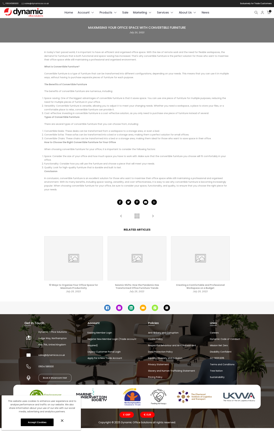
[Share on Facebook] (120, 202)
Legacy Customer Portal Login (104, 351)
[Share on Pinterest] (137, 202)
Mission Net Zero (219, 345)
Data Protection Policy (160, 351)
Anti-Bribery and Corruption (163, 332)
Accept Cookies (37, 422)
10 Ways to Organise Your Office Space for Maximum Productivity (73, 286)
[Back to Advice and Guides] (137, 216)
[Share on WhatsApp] (154, 202)
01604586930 (12, 3)
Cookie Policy (155, 339)
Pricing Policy (155, 377)
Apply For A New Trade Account (105, 358)
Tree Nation (216, 370)
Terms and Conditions (222, 364)
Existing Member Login (100, 332)
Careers (214, 332)
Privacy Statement (158, 364)
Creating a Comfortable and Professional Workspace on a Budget (200, 286)
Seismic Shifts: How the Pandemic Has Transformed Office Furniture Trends (137, 286)
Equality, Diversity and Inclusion (165, 358)
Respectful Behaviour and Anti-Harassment (172, 345)
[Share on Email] (145, 202)
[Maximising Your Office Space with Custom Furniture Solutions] (121, 216)
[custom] (107, 308)
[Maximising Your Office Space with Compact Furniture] (153, 216)
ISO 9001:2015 (217, 358)
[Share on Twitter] (128, 202)
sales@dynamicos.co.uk (36, 3)
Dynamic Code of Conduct (225, 339)
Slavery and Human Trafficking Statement (171, 370)
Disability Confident (221, 351)
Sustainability (217, 377)
